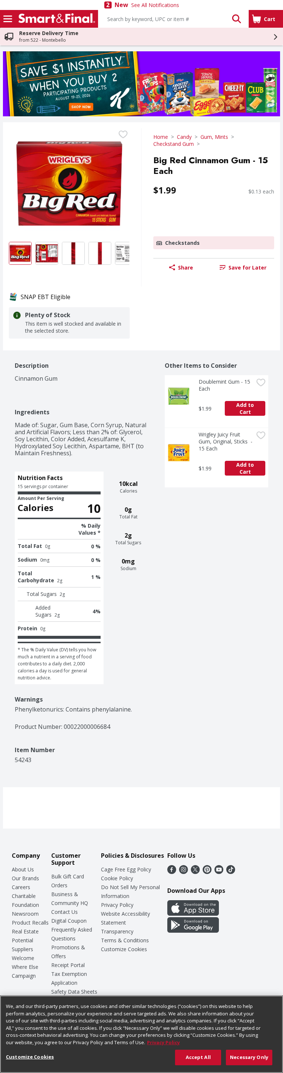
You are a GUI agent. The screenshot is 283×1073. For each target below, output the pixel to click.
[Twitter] (195, 872)
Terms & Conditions (125, 940)
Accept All (198, 1057)
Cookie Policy (117, 878)
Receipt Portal (68, 965)
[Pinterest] (207, 872)
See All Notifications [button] (155, 4)
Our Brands (25, 878)
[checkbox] (123, 134)
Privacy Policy (117, 904)
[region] (141, 1034)
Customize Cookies (124, 949)
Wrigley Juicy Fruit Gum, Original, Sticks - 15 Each (226, 441)
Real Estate (25, 931)
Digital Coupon (69, 920)
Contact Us (64, 911)
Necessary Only (249, 1057)
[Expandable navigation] (8, 19)
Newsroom (25, 913)
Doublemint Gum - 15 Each (225, 385)
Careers (21, 887)
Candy (184, 136)
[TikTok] (230, 872)
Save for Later (247, 267)
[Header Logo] (55, 18)
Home (160, 136)
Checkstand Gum (173, 143)
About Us (23, 869)
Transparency (117, 931)
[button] (236, 19)
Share (185, 267)
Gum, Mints (214, 136)
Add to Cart (245, 408)
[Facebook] (171, 872)
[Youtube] (218, 872)
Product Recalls (30, 922)
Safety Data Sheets (74, 991)
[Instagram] (183, 872)
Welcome (23, 957)
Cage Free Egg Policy (126, 869)
